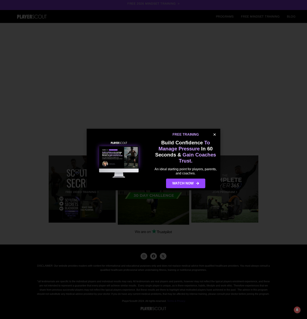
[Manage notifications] (297, 309)
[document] (153, 159)
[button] (214, 134)
